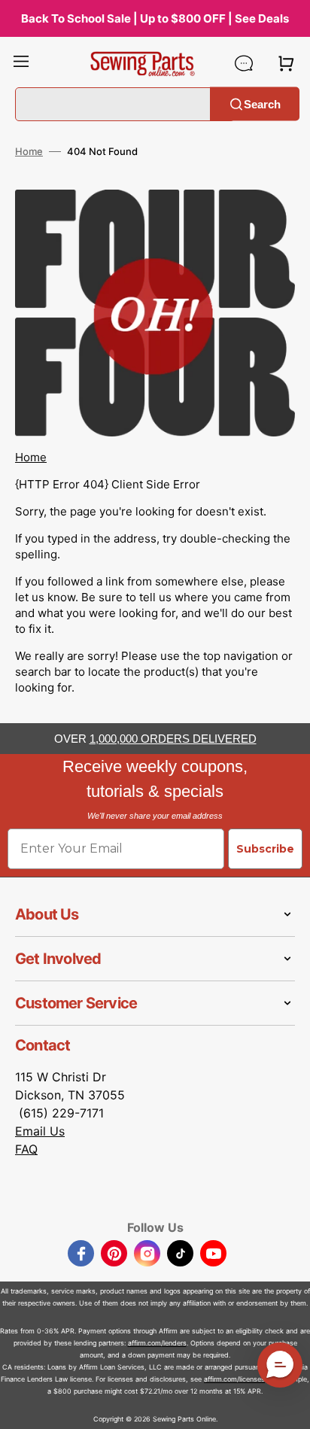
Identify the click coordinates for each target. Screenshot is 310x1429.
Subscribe (265, 849)
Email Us (40, 1131)
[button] (21, 63)
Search (262, 103)
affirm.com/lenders (157, 1343)
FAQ (26, 1149)
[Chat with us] (243, 63)
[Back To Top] (287, 1406)
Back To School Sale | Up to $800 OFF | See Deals (155, 18)
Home (29, 151)
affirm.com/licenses (234, 1379)
